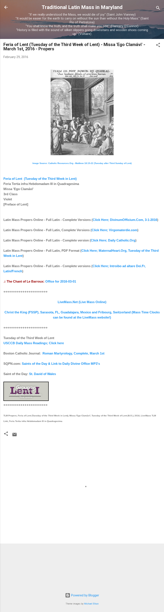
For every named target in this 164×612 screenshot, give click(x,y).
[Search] (158, 8)
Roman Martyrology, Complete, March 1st (73, 353)
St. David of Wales (42, 374)
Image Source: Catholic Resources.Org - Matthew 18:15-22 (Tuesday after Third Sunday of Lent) (82, 163)
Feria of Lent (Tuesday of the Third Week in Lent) (40, 178)
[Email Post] (14, 436)
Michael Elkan (91, 603)
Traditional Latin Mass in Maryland (82, 7)
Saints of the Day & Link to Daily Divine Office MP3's (61, 363)
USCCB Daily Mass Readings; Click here (33, 343)
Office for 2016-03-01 (60, 281)
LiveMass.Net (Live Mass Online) (82, 302)
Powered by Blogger (84, 595)
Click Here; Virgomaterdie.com (114, 230)
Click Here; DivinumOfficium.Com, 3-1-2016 (125, 220)
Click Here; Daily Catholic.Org (113, 240)
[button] (158, 45)
